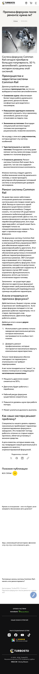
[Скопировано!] (28, 458)
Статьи (23, 588)
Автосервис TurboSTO (10, 588)
